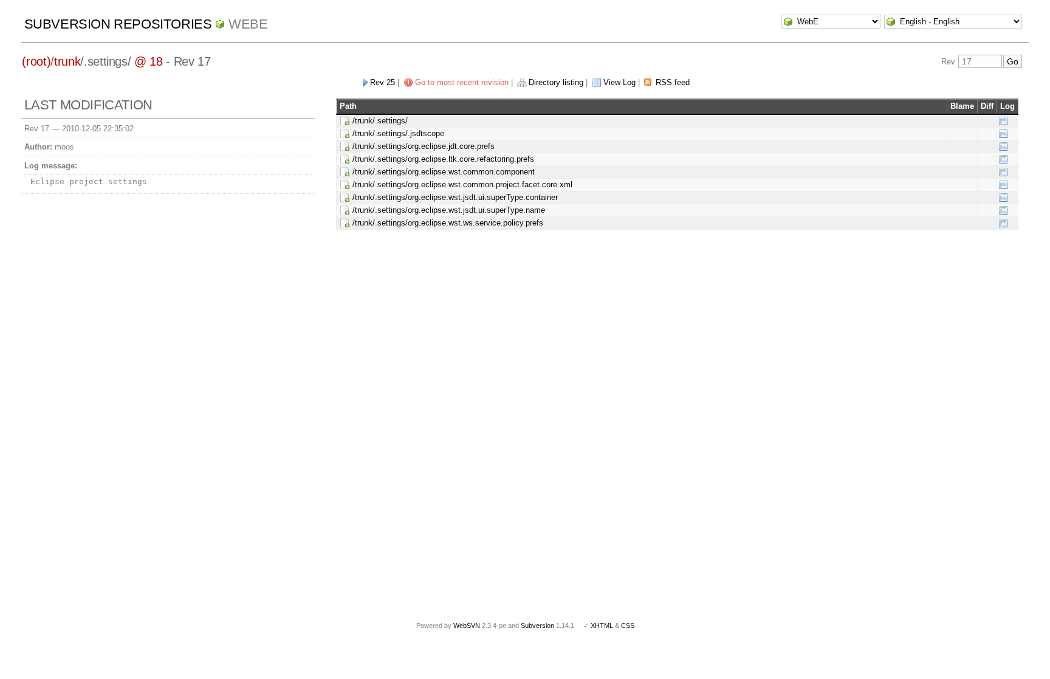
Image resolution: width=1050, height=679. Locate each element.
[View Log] (1003, 120)
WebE (247, 24)
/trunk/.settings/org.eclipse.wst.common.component (443, 171)
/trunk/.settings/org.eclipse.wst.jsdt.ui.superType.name (448, 210)
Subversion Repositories (118, 24)
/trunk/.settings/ (380, 120)
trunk (67, 61)
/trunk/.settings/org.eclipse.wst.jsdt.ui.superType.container (455, 197)
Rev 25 (382, 82)
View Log (619, 82)
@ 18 (148, 61)
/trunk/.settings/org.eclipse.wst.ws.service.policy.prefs (447, 222)
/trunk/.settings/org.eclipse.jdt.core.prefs (423, 146)
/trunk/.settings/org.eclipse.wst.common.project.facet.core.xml (462, 184)
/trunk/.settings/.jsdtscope (398, 133)
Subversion (537, 625)
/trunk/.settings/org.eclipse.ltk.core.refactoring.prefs (443, 159)
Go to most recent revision (462, 82)
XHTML (602, 625)
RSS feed (673, 82)
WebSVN (466, 625)
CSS (627, 625)
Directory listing (556, 82)
